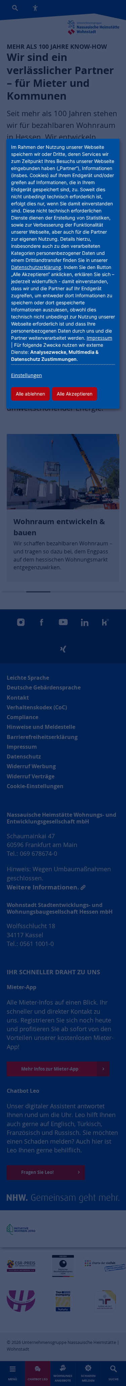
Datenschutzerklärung (36, 267)
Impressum (99, 338)
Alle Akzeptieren (74, 394)
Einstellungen (26, 375)
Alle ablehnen (30, 394)
